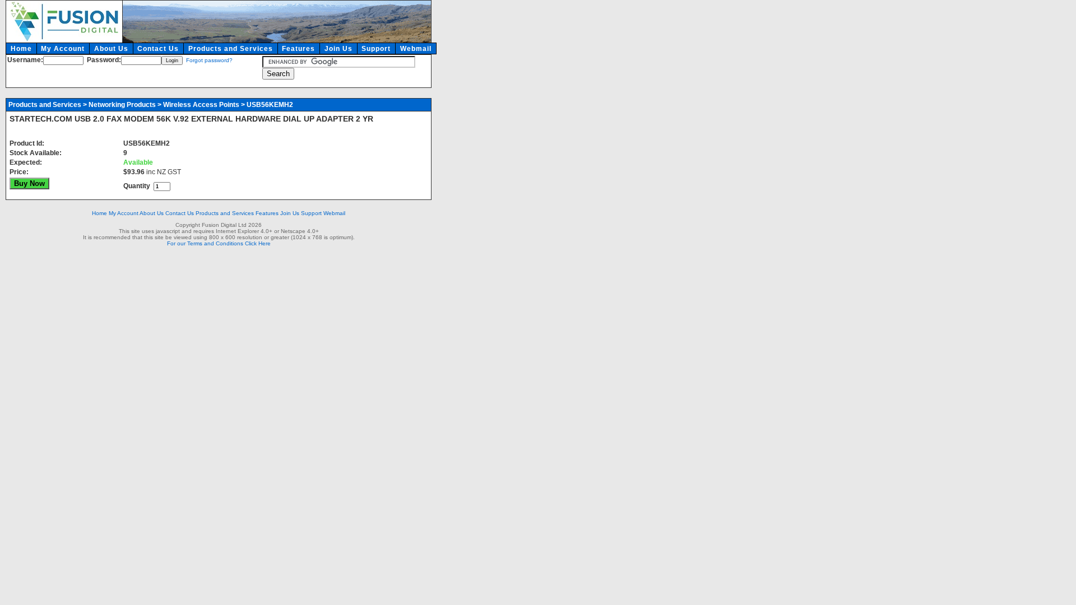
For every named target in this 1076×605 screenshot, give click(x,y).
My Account (63, 49)
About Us (111, 49)
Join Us (338, 49)
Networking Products (122, 105)
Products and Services (230, 49)
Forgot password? (209, 60)
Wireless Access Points (201, 105)
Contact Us (158, 49)
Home (21, 49)
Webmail (416, 49)
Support (376, 49)
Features (298, 49)
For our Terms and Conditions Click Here (219, 243)
